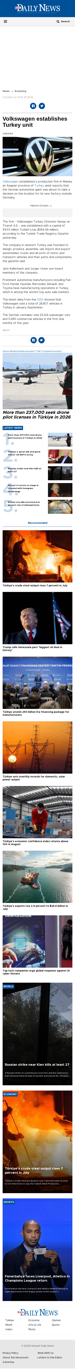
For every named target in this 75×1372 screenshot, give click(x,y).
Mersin (6, 330)
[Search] (58, 21)
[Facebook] (33, 106)
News (6, 91)
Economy (20, 91)
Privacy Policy (10, 1353)
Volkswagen (10, 181)
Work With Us (46, 1353)
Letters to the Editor (50, 1357)
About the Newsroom (15, 1357)
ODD (40, 299)
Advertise (8, 1362)
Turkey (39, 185)
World (8, 1325)
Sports (56, 1325)
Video (8, 1329)
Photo (31, 1329)
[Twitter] (42, 106)
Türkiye (9, 1320)
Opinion (56, 1320)
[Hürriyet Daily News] (37, 8)
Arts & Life (34, 1325)
